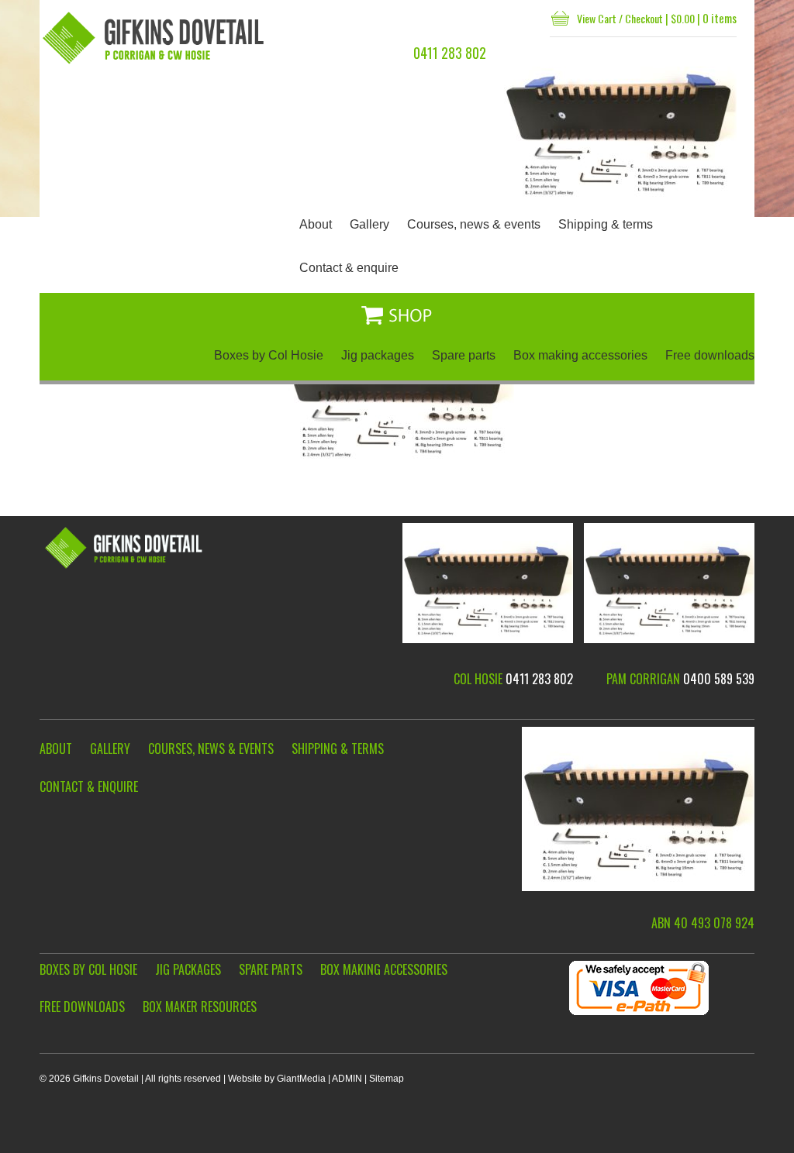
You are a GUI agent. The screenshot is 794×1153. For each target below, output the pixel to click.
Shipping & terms (605, 224)
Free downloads (709, 355)
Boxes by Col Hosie (268, 355)
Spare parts (463, 355)
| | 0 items (657, 17)
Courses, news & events (473, 224)
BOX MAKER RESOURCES (200, 1007)
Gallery (369, 224)
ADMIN (347, 1078)
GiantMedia (301, 1078)
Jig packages (377, 355)
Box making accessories (580, 355)
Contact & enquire (349, 267)
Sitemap (386, 1078)
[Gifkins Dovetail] (155, 38)
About (315, 224)
